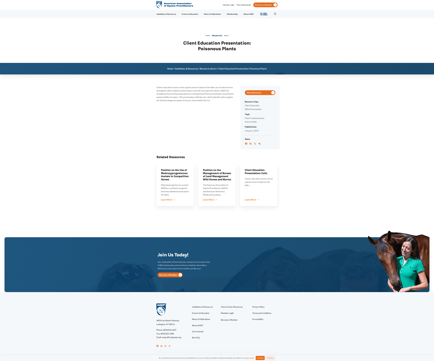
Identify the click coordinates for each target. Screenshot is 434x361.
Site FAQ (196, 337)
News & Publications (212, 14)
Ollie (263, 14)
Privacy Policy (258, 307)
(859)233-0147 (169, 330)
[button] (276, 13)
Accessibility (257, 319)
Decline (270, 358)
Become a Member (263, 5)
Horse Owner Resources (232, 307)
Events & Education (190, 14)
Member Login (228, 5)
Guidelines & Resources (166, 14)
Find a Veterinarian (244, 5)
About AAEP (248, 14)
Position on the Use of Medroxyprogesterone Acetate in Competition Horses (175, 175)
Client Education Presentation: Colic (256, 172)
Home (170, 68)
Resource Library (208, 68)
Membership (232, 14)
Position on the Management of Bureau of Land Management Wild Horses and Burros (217, 175)
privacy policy (249, 358)
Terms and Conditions (261, 313)
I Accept (260, 358)
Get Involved (197, 331)
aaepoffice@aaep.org (171, 337)
